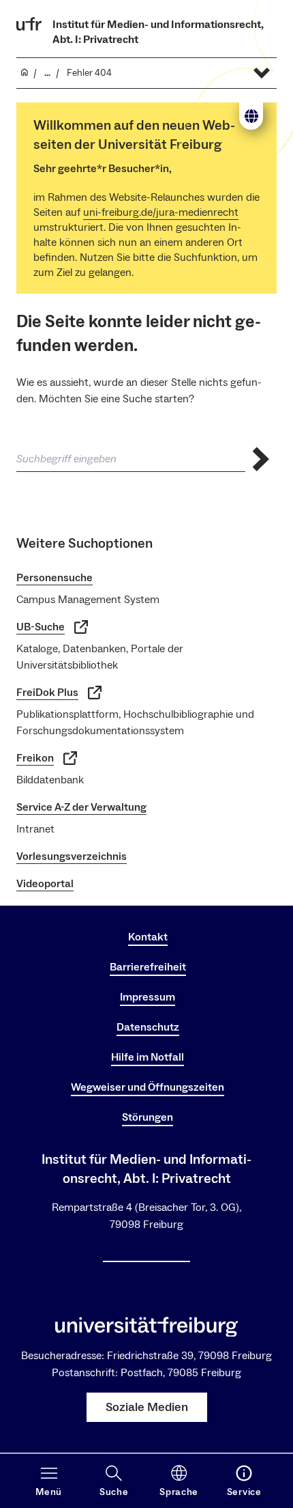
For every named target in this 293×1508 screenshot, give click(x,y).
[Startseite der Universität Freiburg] (29, 24)
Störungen (147, 1117)
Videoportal (45, 884)
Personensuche (54, 578)
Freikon (35, 758)
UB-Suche (40, 627)
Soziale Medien (147, 1407)
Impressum (147, 997)
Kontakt (148, 937)
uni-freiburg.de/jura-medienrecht (160, 212)
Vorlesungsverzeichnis (71, 856)
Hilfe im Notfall (147, 1057)
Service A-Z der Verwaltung (81, 807)
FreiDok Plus (47, 692)
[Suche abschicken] (261, 459)
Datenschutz (148, 1027)
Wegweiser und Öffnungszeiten (147, 1087)
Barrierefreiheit (148, 967)
